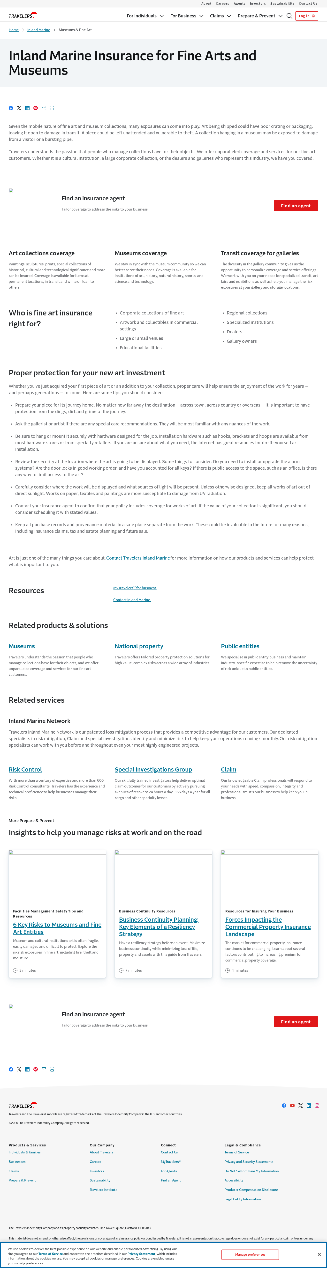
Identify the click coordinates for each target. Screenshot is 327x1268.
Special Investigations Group (153, 769)
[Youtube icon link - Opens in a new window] (292, 1105)
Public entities (240, 646)
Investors (258, 3)
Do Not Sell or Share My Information (252, 1171)
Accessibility (234, 1180)
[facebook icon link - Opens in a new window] (284, 1105)
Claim (228, 769)
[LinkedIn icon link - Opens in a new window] (309, 1105)
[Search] (289, 16)
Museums (22, 646)
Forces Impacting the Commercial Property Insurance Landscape (268, 927)
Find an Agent (171, 1180)
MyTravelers (171, 1161)
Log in (304, 16)
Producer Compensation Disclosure (251, 1189)
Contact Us (308, 3)
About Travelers (101, 1152)
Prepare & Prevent (22, 1180)
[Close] (319, 1254)
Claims (14, 1171)
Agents (240, 3)
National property (139, 646)
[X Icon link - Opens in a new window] (301, 1105)
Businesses (17, 1161)
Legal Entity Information (243, 1199)
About (206, 3)
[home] (23, 15)
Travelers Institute (103, 1189)
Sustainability (282, 3)
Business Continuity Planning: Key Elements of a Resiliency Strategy (158, 927)
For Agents (169, 1171)
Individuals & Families (25, 1152)
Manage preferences (250, 1254)
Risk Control (25, 769)
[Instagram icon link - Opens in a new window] (317, 1105)
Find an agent (296, 206)
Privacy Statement (141, 1253)
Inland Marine (38, 30)
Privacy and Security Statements (249, 1161)
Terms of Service (237, 1152)
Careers (222, 3)
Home (14, 30)
